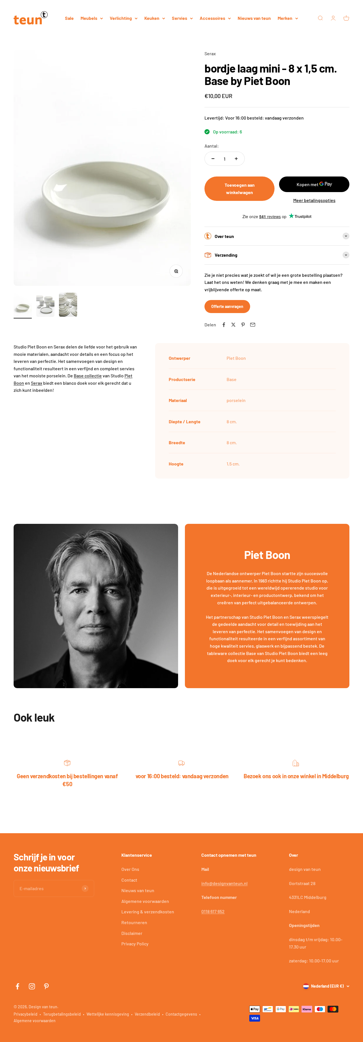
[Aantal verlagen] (213, 158)
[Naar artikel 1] (23, 305)
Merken (285, 18)
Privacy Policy (135, 943)
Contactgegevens (181, 1014)
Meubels (89, 18)
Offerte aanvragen (227, 306)
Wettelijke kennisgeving (107, 1014)
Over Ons (130, 869)
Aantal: (211, 145)
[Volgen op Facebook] (17, 986)
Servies (179, 18)
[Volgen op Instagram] (32, 986)
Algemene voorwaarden (145, 901)
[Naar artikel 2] (45, 305)
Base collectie (88, 375)
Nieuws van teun (254, 18)
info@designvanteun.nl (224, 883)
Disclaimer (131, 933)
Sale (69, 18)
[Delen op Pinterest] (243, 324)
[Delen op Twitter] (233, 324)
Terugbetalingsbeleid (62, 1014)
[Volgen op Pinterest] (46, 986)
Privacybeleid (25, 1014)
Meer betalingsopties (314, 200)
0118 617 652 (213, 911)
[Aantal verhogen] (236, 158)
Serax (210, 53)
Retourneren (134, 922)
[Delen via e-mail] (253, 324)
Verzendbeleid (147, 1014)
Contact (129, 879)
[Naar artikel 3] (68, 305)
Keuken (151, 18)
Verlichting (121, 18)
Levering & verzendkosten (147, 911)
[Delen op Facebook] (224, 324)
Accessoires (212, 18)
